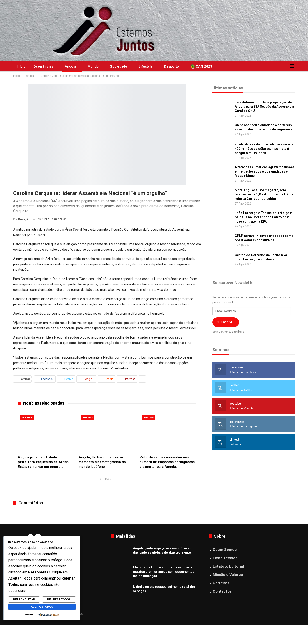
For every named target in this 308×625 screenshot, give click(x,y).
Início (21, 66)
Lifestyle (146, 66)
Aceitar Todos (42, 606)
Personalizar (24, 599)
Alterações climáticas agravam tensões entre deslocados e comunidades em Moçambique (264, 171)
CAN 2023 (203, 66)
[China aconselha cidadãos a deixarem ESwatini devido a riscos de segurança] (222, 130)
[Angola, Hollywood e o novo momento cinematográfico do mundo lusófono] (107, 433)
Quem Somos (225, 549)
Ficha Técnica (225, 558)
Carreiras (221, 583)
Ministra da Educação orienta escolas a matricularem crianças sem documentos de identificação (163, 572)
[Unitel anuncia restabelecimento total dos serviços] (120, 592)
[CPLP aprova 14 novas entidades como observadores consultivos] (222, 241)
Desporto (171, 66)
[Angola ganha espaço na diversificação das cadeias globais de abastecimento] (120, 553)
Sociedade (118, 66)
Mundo (93, 66)
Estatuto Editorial (228, 566)
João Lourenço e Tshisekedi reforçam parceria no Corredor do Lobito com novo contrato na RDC (263, 217)
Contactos (222, 591)
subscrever (225, 322)
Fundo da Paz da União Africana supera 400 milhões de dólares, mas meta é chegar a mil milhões (264, 149)
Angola (70, 66)
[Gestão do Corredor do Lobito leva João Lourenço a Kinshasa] (222, 260)
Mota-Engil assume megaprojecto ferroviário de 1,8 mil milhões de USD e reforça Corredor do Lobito (264, 194)
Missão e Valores (228, 574)
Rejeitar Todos (59, 599)
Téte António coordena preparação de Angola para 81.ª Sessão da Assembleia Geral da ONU (264, 106)
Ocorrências (43, 66)
